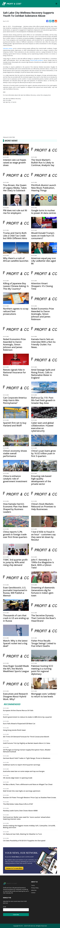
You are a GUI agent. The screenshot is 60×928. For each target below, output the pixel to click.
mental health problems (37, 60)
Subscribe (16, 914)
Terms (33, 885)
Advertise (33, 890)
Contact (33, 892)
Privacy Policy (35, 888)
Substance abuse (7, 48)
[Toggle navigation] (56, 4)
